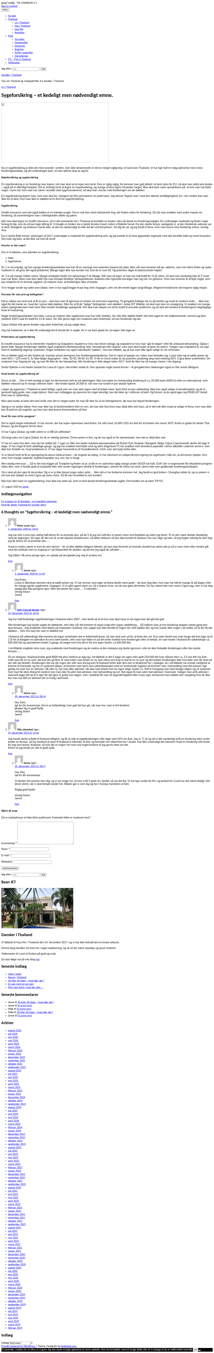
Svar (10, 561)
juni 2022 (13, 1194)
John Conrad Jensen (28, 610)
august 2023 (14, 1147)
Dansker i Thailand (11, 75)
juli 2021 (12, 1231)
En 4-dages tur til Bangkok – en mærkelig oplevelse (29, 501)
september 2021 (17, 1224)
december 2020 (16, 1254)
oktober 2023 (15, 1141)
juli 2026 (12, 1034)
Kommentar (9, 843)
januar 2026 (14, 1054)
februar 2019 (15, 1328)
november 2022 (16, 1177)
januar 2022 (14, 1211)
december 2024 (16, 1097)
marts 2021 (14, 1244)
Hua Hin (19, 29)
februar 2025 (15, 1090)
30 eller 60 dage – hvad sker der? (26, 981)
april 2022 (13, 1201)
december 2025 (16, 1057)
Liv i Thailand (22, 22)
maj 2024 (13, 1117)
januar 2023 (14, 1171)
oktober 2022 (15, 1181)
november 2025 (16, 1060)
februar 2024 (15, 1127)
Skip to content (9, 6)
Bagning (19, 49)
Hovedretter (21, 42)
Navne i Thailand (17, 977)
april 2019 (13, 1321)
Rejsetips (19, 32)
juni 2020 (13, 1274)
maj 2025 (13, 1080)
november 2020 (16, 1258)
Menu (5, 10)
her (38, 959)
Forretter (20, 39)
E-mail (6, 855)
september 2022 (17, 1184)
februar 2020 (15, 1288)
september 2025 (17, 1067)
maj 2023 (13, 1157)
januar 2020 (14, 1291)
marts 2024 (14, 1124)
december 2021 (16, 1214)
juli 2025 (12, 1074)
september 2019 (17, 1304)
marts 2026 (14, 1047)
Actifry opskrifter (24, 52)
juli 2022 (12, 1191)
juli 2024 (12, 1111)
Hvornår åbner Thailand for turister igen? (23, 505)
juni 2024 (13, 1114)
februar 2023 (15, 1167)
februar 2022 (15, 1207)
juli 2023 (12, 1151)
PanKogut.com (68, 1346)
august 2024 (14, 1107)
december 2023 (16, 1134)
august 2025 (14, 1070)
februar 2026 (15, 1050)
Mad (10, 36)
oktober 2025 (15, 1064)
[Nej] (199, 1350)
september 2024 (17, 1104)
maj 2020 (13, 1278)
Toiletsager (14, 62)
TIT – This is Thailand (19, 59)
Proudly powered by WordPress (18, 1346)
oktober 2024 (15, 1101)
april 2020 (13, 1281)
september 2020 (17, 1264)
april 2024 (13, 1121)
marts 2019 (14, 1324)
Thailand (12, 19)
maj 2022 (13, 1197)
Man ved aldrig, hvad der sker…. (25, 987)
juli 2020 (12, 1271)
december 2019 (16, 1294)
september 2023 (17, 1144)
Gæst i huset (14, 974)
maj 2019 (13, 1318)
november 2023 (16, 1137)
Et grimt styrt (25, 1005)
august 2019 (14, 1308)
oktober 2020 (15, 1261)
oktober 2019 (15, 1301)
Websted (6, 861)
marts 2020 (14, 1284)
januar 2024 (14, 1131)
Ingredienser (21, 56)
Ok (195, 1350)
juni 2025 (13, 1077)
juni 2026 (13, 1037)
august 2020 (14, 1268)
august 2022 (14, 1187)
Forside (12, 16)
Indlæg (5, 1343)
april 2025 (13, 1084)
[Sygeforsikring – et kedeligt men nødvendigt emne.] (54, 162)
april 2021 (13, 1241)
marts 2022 (14, 1204)
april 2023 (13, 1161)
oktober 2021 (15, 1221)
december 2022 (16, 1174)
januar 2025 (14, 1094)
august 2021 (14, 1228)
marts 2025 (14, 1087)
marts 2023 (14, 1164)
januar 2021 (14, 1251)
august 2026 (14, 1030)
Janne (25, 487)
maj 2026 (13, 1040)
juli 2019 (12, 1311)
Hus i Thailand (22, 26)
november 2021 (16, 1217)
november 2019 (16, 1298)
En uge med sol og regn (21, 984)
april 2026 (13, 1044)
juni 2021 (13, 1234)
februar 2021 (15, 1248)
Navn (5, 849)
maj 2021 (13, 1238)
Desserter (20, 46)
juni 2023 (13, 1154)
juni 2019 (13, 1314)
